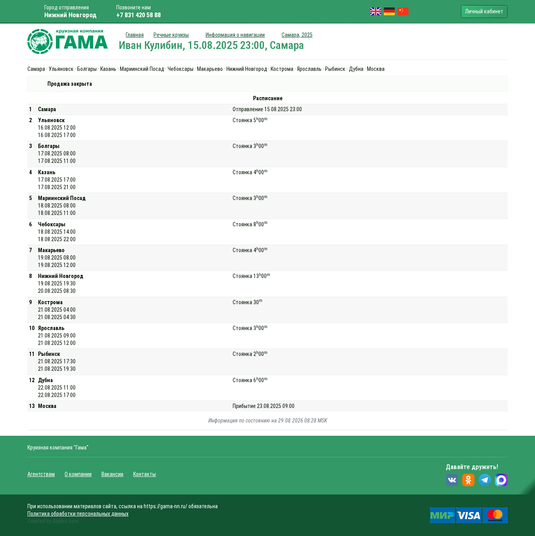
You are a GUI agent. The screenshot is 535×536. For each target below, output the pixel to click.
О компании (78, 474)
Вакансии (112, 474)
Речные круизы (171, 35)
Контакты (144, 474)
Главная (135, 35)
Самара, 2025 (297, 35)
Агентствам (41, 474)
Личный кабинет (484, 11)
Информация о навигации (235, 35)
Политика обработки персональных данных (77, 514)
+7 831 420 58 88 (138, 15)
